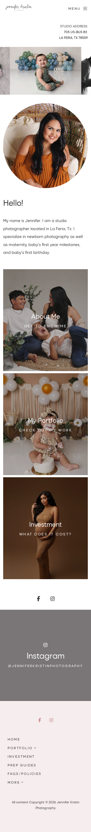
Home (14, 739)
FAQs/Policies (24, 773)
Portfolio (20, 748)
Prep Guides (22, 765)
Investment (21, 756)
